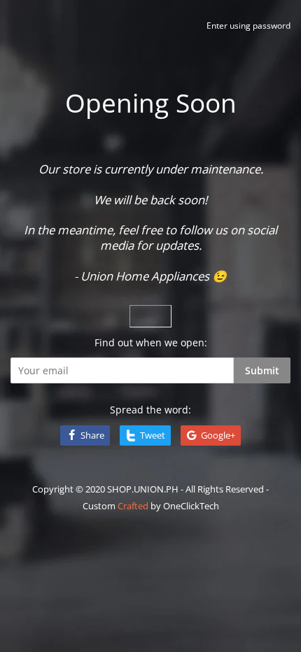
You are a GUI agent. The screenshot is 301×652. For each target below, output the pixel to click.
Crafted (133, 505)
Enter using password (248, 25)
